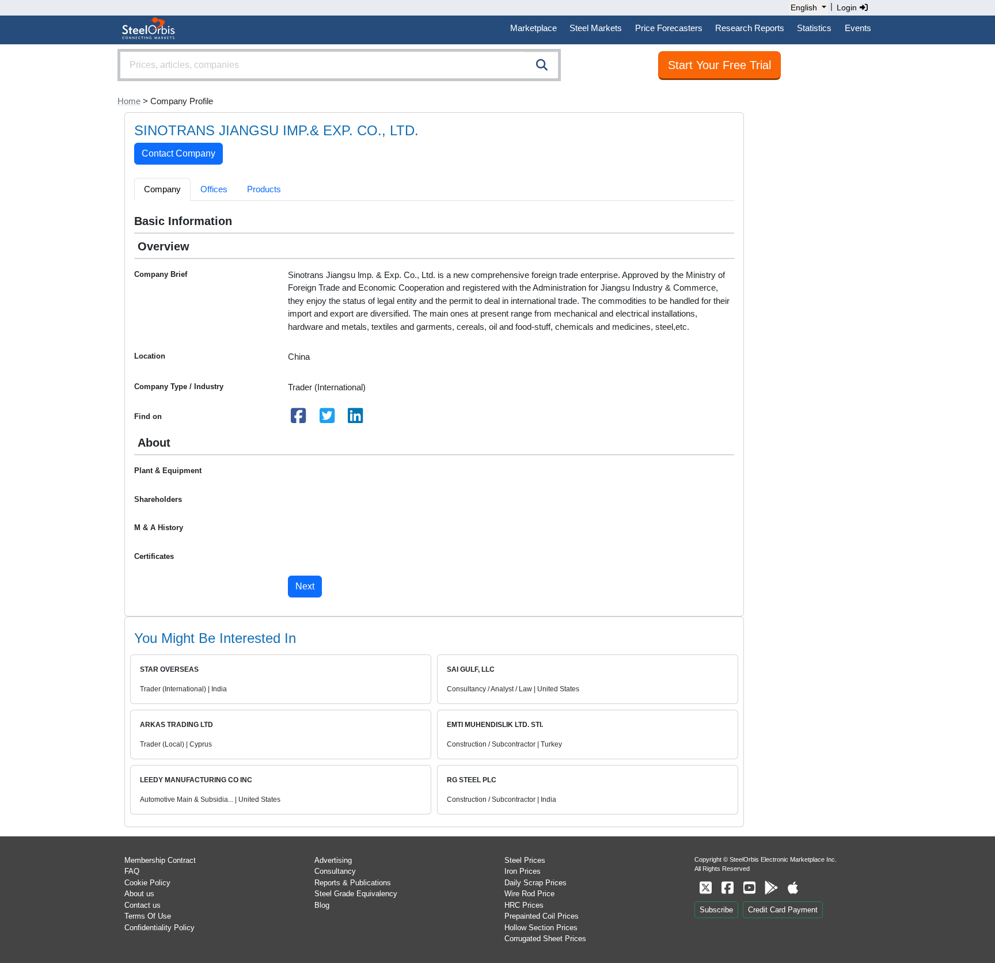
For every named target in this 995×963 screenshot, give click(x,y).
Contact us (142, 905)
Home (128, 101)
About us (139, 893)
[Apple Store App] (793, 888)
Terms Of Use (147, 916)
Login (848, 7)
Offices (213, 189)
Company (162, 189)
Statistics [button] (814, 28)
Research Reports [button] (749, 28)
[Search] (542, 65)
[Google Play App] (771, 888)
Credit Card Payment (783, 909)
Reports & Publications (352, 882)
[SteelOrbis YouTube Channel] (749, 888)
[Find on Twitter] (327, 419)
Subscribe (716, 909)
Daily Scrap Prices (535, 882)
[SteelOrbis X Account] (705, 888)
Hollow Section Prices (541, 927)
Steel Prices (524, 860)
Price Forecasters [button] (668, 28)
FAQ (131, 871)
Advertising (333, 860)
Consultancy (335, 871)
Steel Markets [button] (595, 28)
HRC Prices (524, 905)
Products (264, 189)
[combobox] (339, 65)
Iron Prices (522, 871)
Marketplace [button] (533, 28)
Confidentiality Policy (159, 927)
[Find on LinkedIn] (356, 419)
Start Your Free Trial (719, 65)
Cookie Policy (147, 882)
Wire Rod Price (529, 893)
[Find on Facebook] (299, 419)
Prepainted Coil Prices (541, 916)
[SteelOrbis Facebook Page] (727, 888)
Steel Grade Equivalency (355, 893)
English (804, 7)
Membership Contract (160, 860)
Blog (321, 905)
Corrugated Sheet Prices (545, 938)
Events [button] (858, 28)
